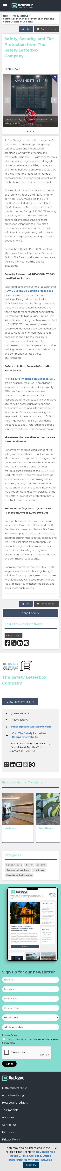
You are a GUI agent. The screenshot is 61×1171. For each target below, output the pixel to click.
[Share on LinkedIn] (20, 643)
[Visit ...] (18, 808)
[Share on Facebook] (7, 643)
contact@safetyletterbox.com (31, 726)
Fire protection (14, 865)
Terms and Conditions (44, 1039)
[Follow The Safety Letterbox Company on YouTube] (19, 764)
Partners (8, 1132)
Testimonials (10, 1110)
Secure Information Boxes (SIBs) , (33, 378)
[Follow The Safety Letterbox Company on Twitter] (6, 764)
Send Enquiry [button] (30, 613)
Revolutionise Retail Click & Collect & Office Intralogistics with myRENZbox (32, 1155)
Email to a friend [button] (13, 635)
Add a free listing (13, 1095)
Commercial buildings (17, 870)
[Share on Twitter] (14, 643)
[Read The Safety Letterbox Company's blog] (25, 764)
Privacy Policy (9, 1035)
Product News (20, 16)
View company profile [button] (20, 701)
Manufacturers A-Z (14, 1087)
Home (6, 16)
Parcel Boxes (46, 828)
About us (8, 1117)
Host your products (15, 1102)
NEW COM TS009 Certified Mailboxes (29, 290)
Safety (29, 865)
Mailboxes (10, 828)
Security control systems (19, 875)
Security (41, 865)
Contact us (9, 1124)
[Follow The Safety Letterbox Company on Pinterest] (32, 764)
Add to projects (48, 29)
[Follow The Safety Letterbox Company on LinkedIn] (13, 764)
